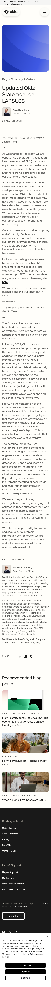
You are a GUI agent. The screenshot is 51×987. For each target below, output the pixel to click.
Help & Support (10, 872)
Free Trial (6, 845)
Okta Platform (9, 828)
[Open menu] (44, 12)
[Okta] (11, 12)
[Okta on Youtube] (3, 932)
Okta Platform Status (13, 883)
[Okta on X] (9, 932)
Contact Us (8, 878)
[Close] (48, 936)
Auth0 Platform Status (13, 889)
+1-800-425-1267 (20, 906)
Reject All (25, 971)
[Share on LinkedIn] (25, 656)
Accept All (25, 965)
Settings (25, 978)
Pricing (5, 839)
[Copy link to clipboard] (19, 656)
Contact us (13, 916)
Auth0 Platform (10, 833)
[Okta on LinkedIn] (16, 932)
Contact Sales (9, 851)
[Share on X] (30, 656)
